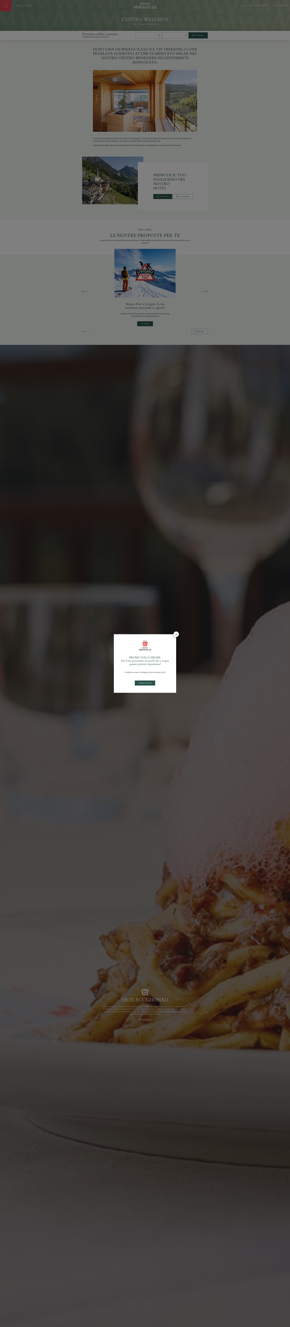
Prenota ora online (145, 683)
